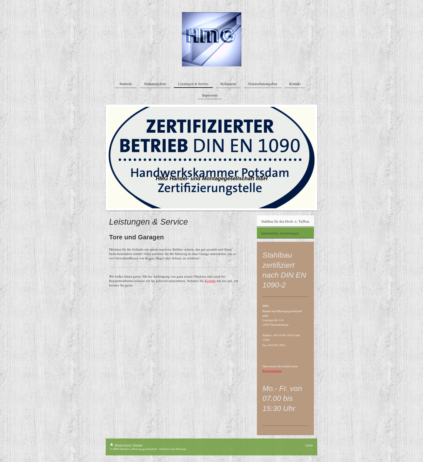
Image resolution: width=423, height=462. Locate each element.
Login (309, 445)
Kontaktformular (272, 371)
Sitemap (138, 445)
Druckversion (123, 445)
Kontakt (210, 280)
